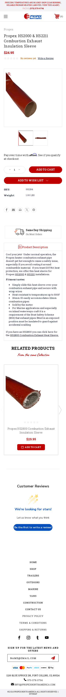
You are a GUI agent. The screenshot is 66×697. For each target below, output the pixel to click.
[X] (27, 210)
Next (60, 409)
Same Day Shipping (39, 230)
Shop (33, 568)
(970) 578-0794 (37, 8)
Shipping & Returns (33, 629)
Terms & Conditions (33, 622)
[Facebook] (6, 210)
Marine (33, 589)
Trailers (33, 575)
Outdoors (33, 582)
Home (33, 562)
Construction (33, 602)
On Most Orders (34, 234)
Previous (2, 409)
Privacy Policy (32, 616)
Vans (33, 595)
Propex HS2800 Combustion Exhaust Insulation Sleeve (31, 430)
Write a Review (46, 58)
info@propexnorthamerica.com (34, 684)
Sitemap (33, 694)
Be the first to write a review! (33, 527)
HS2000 (19, 274)
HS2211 (31, 274)
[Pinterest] (33, 210)
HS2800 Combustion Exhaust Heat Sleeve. (34, 335)
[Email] (13, 210)
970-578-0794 (35, 680)
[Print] (20, 210)
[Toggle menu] (10, 16)
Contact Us (33, 609)
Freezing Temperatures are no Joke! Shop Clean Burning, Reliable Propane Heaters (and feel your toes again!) (33, 3)
